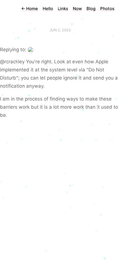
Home (29, 8)
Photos (107, 8)
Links (63, 8)
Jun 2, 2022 (60, 30)
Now (77, 8)
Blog (91, 8)
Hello (48, 8)
